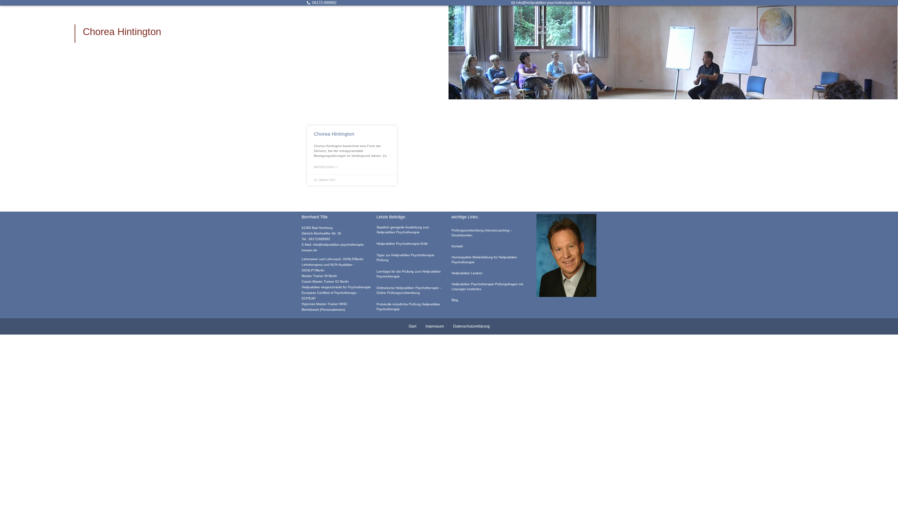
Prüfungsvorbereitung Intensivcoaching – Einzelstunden (482, 232)
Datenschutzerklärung (471, 326)
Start (412, 326)
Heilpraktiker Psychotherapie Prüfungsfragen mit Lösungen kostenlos (487, 286)
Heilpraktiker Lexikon (467, 273)
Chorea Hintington (334, 134)
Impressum (435, 326)
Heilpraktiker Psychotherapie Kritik (402, 243)
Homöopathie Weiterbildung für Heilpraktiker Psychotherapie (484, 259)
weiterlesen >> (326, 167)
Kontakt (457, 246)
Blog (455, 300)
